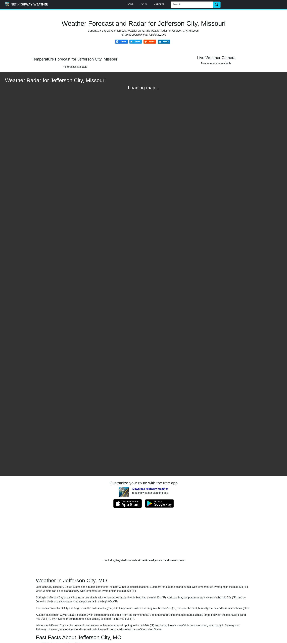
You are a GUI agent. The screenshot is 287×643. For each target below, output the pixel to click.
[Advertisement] (143, 533)
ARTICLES (159, 4)
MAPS (129, 4)
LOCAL (143, 4)
